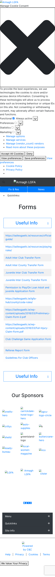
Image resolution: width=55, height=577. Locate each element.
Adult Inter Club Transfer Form (23, 257)
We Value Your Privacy (14, 563)
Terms (46, 554)
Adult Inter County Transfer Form (25, 265)
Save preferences (35, 158)
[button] (27, 47)
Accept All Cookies (12, 153)
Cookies (33, 554)
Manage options (15, 136)
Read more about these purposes (25, 147)
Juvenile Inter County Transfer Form (26, 280)
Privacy (20, 554)
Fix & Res (13, 189)
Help (8, 554)
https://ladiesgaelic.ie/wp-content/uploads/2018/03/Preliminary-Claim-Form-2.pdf (28, 313)
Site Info (10, 530)
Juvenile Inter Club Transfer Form (25, 272)
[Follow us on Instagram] (31, 502)
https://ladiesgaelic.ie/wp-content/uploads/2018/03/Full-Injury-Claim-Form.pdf (27, 328)
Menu (8, 516)
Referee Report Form (18, 350)
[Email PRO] (24, 502)
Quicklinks (11, 523)
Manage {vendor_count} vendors (25, 143)
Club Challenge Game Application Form (28, 339)
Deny (30, 153)
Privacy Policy (14, 169)
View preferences (11, 158)
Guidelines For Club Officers (22, 357)
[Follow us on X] (29, 502)
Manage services (16, 139)
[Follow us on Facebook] (26, 502)
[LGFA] (9, 472)
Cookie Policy (14, 165)
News (41, 189)
